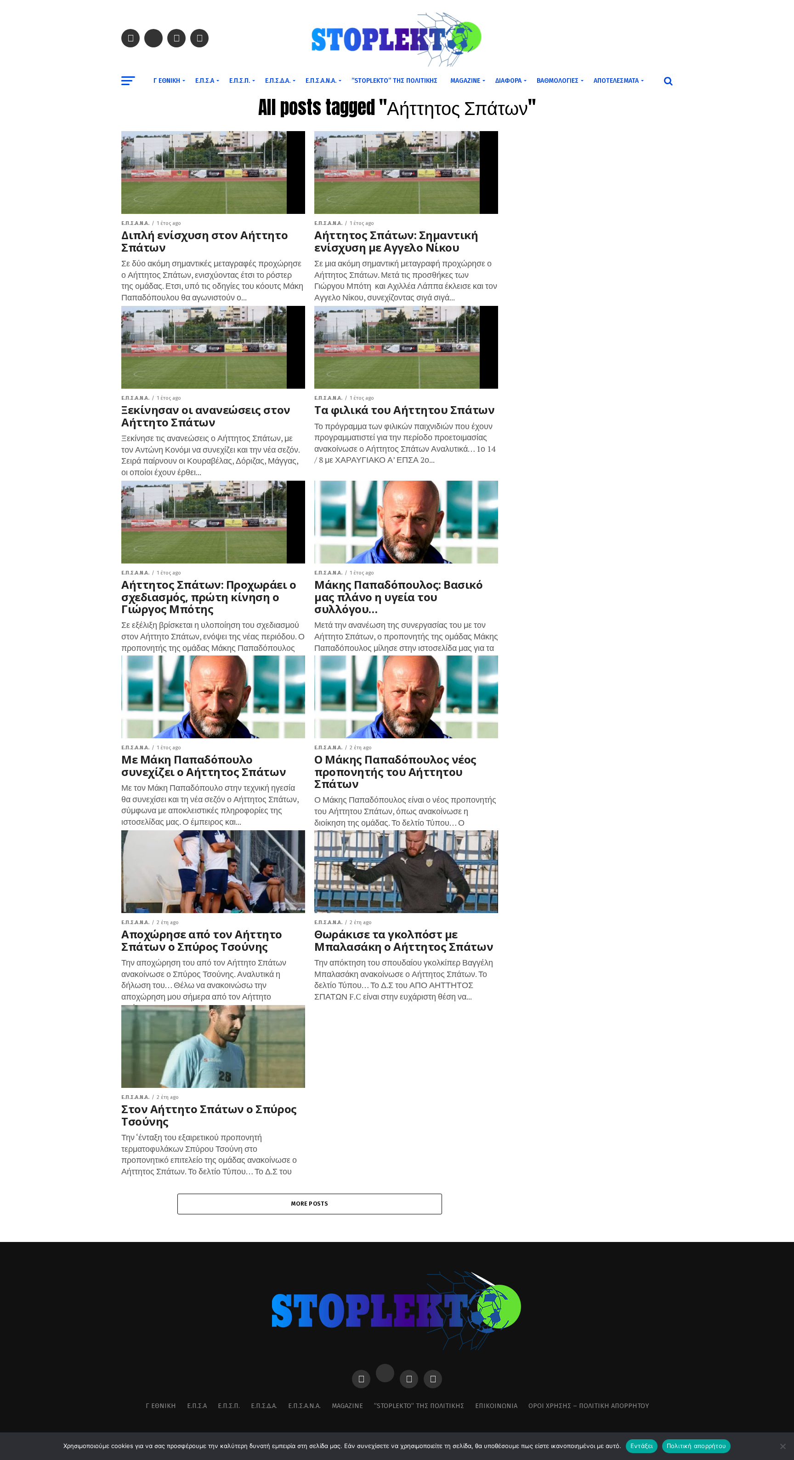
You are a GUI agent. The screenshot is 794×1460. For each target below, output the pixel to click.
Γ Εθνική (166, 81)
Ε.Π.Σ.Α (204, 81)
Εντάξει (641, 1445)
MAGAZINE (465, 81)
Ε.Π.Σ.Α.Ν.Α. (321, 81)
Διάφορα (508, 81)
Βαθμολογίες (557, 81)
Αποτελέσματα (616, 81)
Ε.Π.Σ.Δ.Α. (277, 81)
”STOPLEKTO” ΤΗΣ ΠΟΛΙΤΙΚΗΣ (394, 81)
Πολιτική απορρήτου (696, 1445)
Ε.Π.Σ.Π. (239, 81)
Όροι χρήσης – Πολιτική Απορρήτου (588, 1406)
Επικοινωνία (496, 1406)
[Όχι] (782, 1446)
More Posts (309, 1203)
